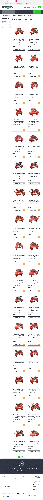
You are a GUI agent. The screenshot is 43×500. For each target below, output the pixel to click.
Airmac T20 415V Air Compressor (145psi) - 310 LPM (34, 255)
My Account (5, 478)
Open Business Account (21, 3)
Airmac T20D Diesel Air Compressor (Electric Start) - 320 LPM (34, 309)
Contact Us (15, 485)
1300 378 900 (6, 1)
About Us (14, 478)
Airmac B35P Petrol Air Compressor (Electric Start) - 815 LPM (19, 121)
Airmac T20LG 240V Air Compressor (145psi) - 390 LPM (19, 336)
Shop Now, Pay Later (6, 486)
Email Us (35, 486)
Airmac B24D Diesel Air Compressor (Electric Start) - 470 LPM (34, 41)
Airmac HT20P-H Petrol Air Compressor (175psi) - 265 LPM (19, 202)
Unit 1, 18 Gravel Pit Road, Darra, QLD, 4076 (36, 481)
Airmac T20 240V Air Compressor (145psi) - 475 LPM (19, 255)
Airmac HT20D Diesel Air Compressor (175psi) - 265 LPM (19, 175)
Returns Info (25, 480)
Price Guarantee (26, 487)
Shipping (4, 3)
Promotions (14, 3)
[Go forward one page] (24, 457)
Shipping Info (25, 478)
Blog (10, 3)
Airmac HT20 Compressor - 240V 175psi (34, 147)
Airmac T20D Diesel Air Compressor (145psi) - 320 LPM (19, 309)
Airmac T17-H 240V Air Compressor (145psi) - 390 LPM (34, 228)
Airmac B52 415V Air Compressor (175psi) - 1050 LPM (34, 121)
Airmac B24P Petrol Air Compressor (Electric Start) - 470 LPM (34, 68)
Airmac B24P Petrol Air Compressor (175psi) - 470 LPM (19, 68)
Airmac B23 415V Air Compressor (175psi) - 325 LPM (19, 41)
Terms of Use (25, 485)
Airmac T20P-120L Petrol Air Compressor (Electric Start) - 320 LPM (19, 416)
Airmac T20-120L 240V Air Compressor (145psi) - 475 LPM (19, 282)
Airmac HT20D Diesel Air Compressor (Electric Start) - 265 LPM (34, 175)
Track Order (5, 480)
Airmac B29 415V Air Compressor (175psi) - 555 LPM (19, 94)
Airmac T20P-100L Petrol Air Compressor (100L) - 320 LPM (34, 362)
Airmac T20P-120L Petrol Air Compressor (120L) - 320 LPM (34, 389)
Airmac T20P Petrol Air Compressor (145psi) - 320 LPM (34, 336)
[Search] (39, 7)
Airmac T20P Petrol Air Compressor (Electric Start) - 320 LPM (19, 362)
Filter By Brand (5, 18)
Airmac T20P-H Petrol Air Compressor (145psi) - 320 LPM (34, 416)
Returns (7, 3)
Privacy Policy (25, 482)
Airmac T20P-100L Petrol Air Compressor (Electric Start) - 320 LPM (19, 389)
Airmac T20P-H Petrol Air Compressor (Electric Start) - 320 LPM (19, 443)
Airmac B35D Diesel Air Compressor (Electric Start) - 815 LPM (34, 94)
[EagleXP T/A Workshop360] (7, 7)
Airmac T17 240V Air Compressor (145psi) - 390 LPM (19, 228)
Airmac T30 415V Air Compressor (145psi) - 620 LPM (34, 443)
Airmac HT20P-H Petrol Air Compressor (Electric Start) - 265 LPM (34, 202)
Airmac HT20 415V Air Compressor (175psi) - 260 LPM (19, 148)
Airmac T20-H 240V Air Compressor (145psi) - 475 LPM (34, 282)
